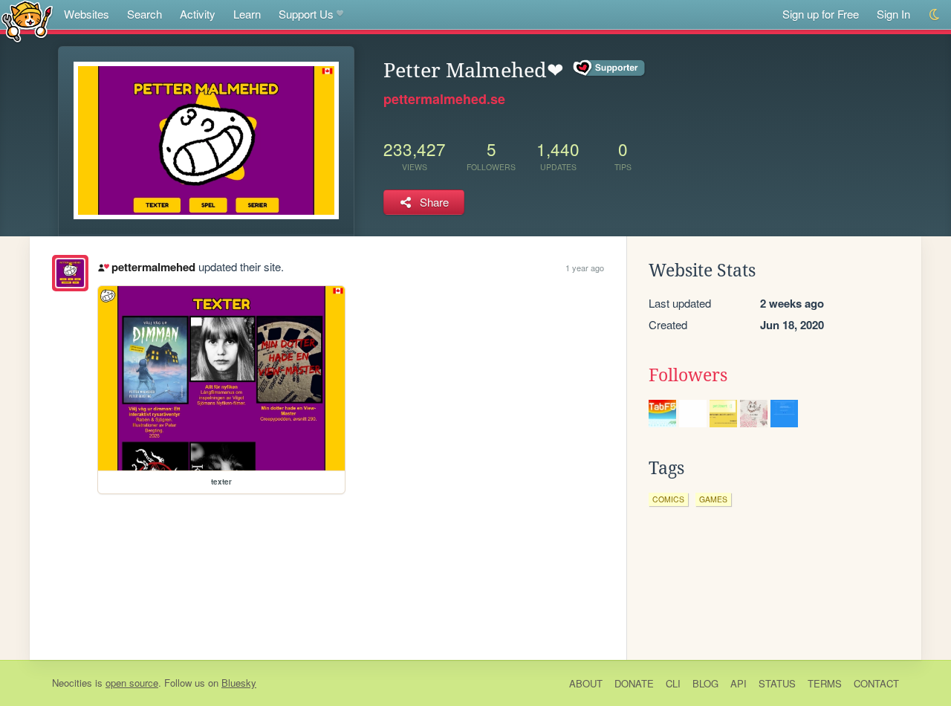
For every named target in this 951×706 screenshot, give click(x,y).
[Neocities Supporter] (609, 68)
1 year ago (584, 267)
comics (668, 499)
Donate (634, 683)
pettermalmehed (153, 267)
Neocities (72, 683)
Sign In (893, 14)
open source (132, 683)
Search (144, 14)
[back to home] (27, 20)
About (586, 683)
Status (777, 683)
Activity (197, 14)
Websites (86, 14)
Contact (876, 683)
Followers (688, 375)
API (738, 683)
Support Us (306, 14)
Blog (705, 683)
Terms (825, 683)
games (713, 499)
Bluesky (238, 683)
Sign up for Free (820, 14)
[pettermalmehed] (70, 273)
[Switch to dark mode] (935, 14)
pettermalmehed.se (444, 99)
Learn (247, 14)
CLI (673, 683)
